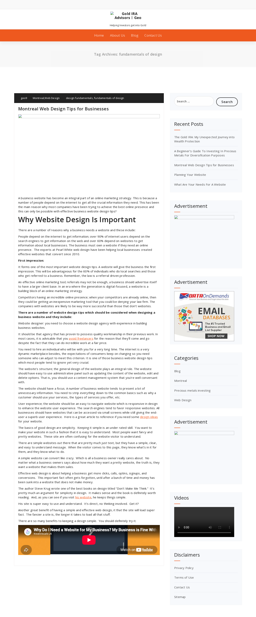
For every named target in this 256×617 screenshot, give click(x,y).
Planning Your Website (190, 175)
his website (83, 497)
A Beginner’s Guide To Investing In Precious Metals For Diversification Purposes (205, 153)
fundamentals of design (109, 98)
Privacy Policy (184, 568)
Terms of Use (184, 577)
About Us (117, 35)
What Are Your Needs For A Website (200, 184)
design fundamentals (79, 98)
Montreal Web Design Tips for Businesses (63, 109)
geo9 (23, 98)
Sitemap (180, 597)
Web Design (52, 98)
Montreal (38, 98)
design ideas (149, 417)
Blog (134, 35)
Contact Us (153, 35)
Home (99, 35)
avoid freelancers (81, 338)
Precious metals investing (192, 390)
